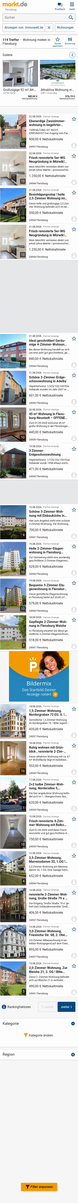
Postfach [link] (60, 9)
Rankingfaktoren (19, 1007)
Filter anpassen (42, 1187)
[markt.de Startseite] (15, 4)
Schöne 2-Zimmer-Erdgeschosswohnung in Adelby (47, 379)
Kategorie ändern (41, 1035)
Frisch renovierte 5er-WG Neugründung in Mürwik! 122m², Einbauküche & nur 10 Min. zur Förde (48, 160)
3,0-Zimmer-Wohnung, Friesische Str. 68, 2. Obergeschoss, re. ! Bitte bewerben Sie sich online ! (48, 933)
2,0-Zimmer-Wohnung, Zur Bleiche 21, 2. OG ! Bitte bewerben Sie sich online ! (48, 970)
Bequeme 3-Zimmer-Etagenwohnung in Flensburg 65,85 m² (47, 587)
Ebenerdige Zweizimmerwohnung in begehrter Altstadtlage (47, 123)
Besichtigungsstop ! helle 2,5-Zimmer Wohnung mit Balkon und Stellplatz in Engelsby (47, 196)
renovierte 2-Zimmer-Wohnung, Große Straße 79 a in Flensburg (48, 896)
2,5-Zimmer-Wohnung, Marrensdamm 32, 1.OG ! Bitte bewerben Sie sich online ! (47, 859)
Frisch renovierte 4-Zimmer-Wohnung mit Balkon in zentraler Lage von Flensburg (47, 823)
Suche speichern (58, 44)
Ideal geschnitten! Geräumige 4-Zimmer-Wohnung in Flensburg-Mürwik (47, 342)
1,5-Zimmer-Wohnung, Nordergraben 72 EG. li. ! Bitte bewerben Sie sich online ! (46, 713)
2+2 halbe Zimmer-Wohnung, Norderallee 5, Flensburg (46, 786)
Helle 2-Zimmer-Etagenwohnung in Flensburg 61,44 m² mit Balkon (46, 550)
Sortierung (70, 43)
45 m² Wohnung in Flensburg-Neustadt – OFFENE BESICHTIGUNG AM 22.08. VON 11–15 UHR (48, 416)
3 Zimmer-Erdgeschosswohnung (45, 452)
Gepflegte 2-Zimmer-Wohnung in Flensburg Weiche (48, 624)
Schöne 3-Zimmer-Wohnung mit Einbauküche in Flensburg (46, 513)
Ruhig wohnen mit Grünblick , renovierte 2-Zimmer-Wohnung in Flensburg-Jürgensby (46, 749)
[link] (20, 81)
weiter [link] (65, 1007)
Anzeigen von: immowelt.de (23, 27)
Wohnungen (65, 27)
